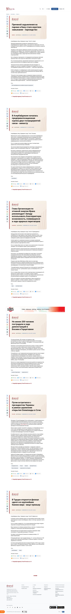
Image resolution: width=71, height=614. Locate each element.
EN (59, 611)
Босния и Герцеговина (16, 372)
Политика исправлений (37, 594)
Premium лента (24, 588)
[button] (7, 17)
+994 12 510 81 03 (9, 598)
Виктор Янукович (15, 468)
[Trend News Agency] (10, 586)
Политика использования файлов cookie (59, 595)
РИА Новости (24, 424)
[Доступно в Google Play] (60, 607)
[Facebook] (10, 607)
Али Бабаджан (14, 550)
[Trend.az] (10, 9)
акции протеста (25, 372)
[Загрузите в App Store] (53, 607)
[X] (13, 607)
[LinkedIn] (20, 607)
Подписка (46, 586)
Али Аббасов (14, 178)
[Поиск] (40, 9)
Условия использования (59, 586)
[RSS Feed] (22, 607)
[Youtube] (15, 607)
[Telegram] (17, 607)
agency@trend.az (9, 599)
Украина (26, 465)
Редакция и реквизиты (37, 588)
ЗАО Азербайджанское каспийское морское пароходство (22, 85)
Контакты (34, 590)
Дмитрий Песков (33, 465)
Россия (21, 465)
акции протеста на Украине (25, 468)
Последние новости (25, 586)
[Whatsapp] (8, 607)
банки (20, 550)
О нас (34, 586)
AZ (61, 611)
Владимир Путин (15, 465)
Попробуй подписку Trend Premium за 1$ (21, 96)
